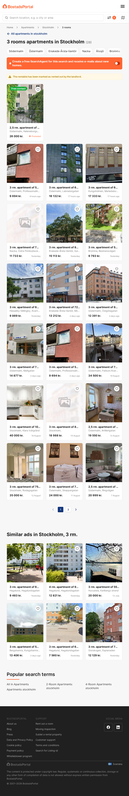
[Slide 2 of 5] (23, 120)
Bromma (115, 51)
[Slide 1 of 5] (21, 120)
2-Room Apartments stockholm (59, 686)
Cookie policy (14, 745)
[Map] (123, 17)
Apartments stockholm (21, 689)
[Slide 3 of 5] (25, 120)
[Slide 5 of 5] (29, 120)
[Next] (76, 509)
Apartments (27, 27)
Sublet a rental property (49, 734)
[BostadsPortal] (18, 6)
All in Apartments (18, 684)
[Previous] (53, 509)
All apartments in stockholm (29, 33)
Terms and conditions (47, 745)
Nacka (86, 51)
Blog (9, 729)
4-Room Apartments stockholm (98, 686)
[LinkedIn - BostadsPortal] (118, 727)
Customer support (45, 739)
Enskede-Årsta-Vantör (63, 51)
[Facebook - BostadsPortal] (108, 727)
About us (11, 723)
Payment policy (15, 750)
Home (10, 27)
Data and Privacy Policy (20, 739)
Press (10, 734)
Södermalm (16, 51)
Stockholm (48, 27)
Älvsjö (100, 51)
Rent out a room (44, 723)
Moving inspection (46, 729)
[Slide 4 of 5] (27, 120)
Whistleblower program (19, 756)
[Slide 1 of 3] (102, 300)
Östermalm (36, 51)
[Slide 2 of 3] (104, 300)
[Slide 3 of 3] (106, 300)
